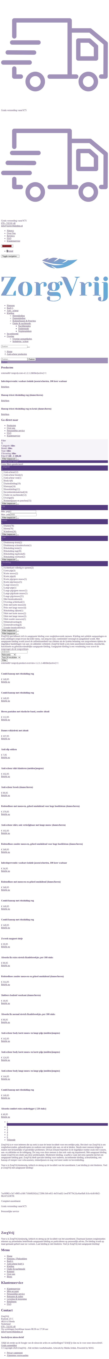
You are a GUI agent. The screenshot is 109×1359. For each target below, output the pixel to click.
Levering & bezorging (17, 1299)
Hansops (11, 305)
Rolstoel (10, 1271)
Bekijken (5, 387)
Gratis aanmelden (9, 1345)
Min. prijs (5, 511)
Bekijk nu (5, 682)
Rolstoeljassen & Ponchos (24, 321)
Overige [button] (10, 336)
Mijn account (13, 1291)
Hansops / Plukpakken (17, 1258)
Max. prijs (5, 514)
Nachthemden (24, 326)
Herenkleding (18, 315)
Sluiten (4, 362)
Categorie (5, 445)
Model (4, 448)
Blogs (9, 1276)
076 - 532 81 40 (8, 1326)
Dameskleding (18, 318)
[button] (7, 246)
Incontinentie (12, 333)
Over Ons (11, 233)
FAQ (9, 238)
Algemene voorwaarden (17, 1355)
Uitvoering (6, 453)
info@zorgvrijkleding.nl (12, 1331)
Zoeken (32, 359)
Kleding (10, 1266)
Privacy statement (15, 1353)
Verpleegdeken (25, 331)
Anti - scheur (12, 310)
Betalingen (11, 1301)
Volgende (11, 1140)
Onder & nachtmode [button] (21, 323)
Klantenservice (13, 241)
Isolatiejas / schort (20, 341)
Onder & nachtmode (16, 1269)
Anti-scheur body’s (15, 1264)
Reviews (11, 236)
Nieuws (10, 230)
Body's (10, 1261)
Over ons (11, 428)
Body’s (10, 308)
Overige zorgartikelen (22, 339)
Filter (4, 660)
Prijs (3, 456)
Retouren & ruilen (15, 1296)
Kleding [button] (10, 313)
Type (3, 451)
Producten (11, 425)
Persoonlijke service (16, 430)
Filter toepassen (8, 459)
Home (9, 1256)
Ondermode (23, 328)
